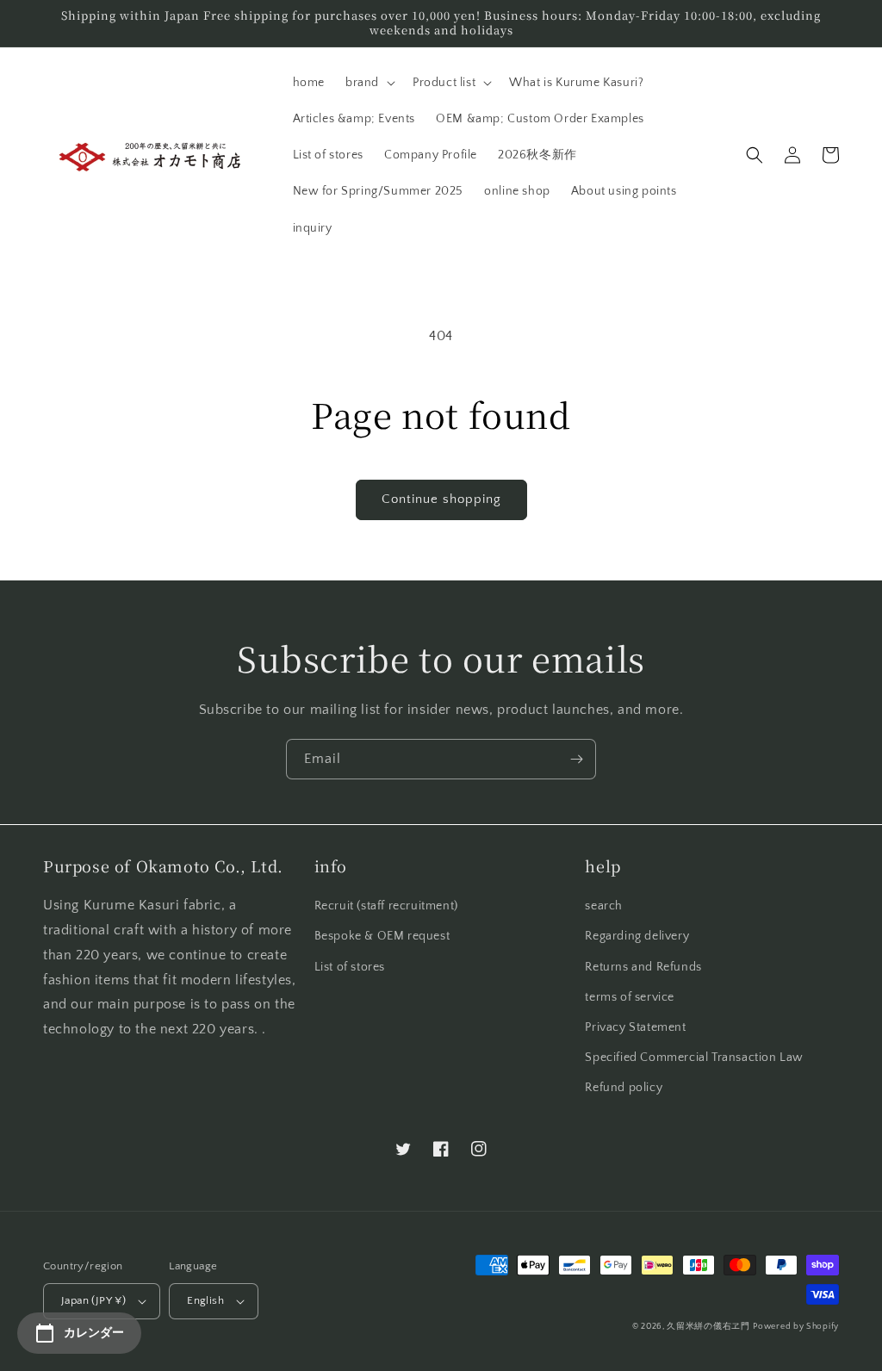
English (205, 1300)
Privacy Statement (635, 1027)
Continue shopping (441, 499)
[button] (368, 83)
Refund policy (623, 1088)
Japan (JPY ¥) (93, 1300)
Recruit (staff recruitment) (386, 906)
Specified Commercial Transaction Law (694, 1057)
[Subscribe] (576, 759)
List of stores (349, 967)
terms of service (629, 997)
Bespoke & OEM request (382, 936)
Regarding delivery (637, 936)
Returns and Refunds (643, 967)
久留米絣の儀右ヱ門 (708, 1326)
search (604, 906)
